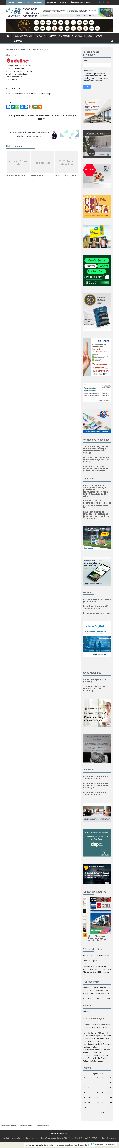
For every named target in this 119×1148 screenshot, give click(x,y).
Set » (103, 1113)
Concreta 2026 (88, 999)
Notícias (87, 592)
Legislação (88, 478)
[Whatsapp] (17, 107)
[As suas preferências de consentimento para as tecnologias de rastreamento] (103, 1144)
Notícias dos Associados (96, 439)
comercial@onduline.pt (20, 74)
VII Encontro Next (89, 972)
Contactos (17, 41)
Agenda (99, 36)
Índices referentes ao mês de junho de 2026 (63, 2)
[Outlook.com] (26, 107)
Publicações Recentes (94, 891)
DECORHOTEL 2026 (90, 993)
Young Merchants (92, 672)
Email (85, 61)
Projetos (52, 36)
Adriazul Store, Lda (18, 163)
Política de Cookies (26, 1125)
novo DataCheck (65, 36)
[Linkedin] (13, 107)
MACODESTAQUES (90, 961)
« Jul (86, 1113)
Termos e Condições (42, 1125)
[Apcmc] (8, 36)
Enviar (87, 87)
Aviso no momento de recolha (39, 1145)
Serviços (79, 36)
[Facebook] (8, 107)
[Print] (40, 107)
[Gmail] (31, 107)
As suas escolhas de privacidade (72, 1145)
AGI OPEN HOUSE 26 (90, 955)
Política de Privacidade (9, 1125)
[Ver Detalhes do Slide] (76, 12)
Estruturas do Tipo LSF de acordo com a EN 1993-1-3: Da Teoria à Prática (95, 1058)
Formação (89, 36)
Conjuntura (88, 769)
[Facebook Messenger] (22, 107)
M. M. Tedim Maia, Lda (66, 163)
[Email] (35, 107)
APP (31, 36)
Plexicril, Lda (42, 162)
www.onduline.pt (16, 77)
